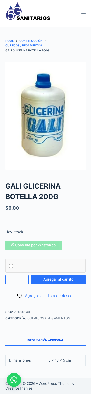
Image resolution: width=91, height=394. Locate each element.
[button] (33, 245)
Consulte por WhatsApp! (35, 245)
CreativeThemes (19, 388)
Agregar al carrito (58, 279)
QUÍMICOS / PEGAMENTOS (48, 318)
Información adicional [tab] (45, 340)
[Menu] (83, 13)
